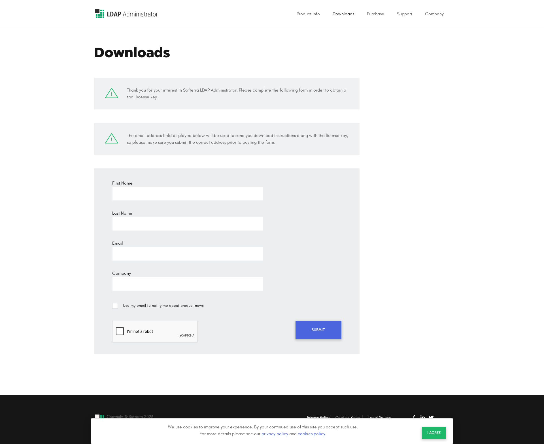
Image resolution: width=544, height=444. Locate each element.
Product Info (308, 13)
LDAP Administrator (126, 13)
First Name (122, 183)
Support (404, 13)
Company (434, 13)
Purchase (375, 13)
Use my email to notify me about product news (163, 305)
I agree (434, 433)
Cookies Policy (347, 417)
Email (117, 243)
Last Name (122, 213)
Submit (318, 330)
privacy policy (275, 433)
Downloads (343, 13)
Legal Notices (380, 417)
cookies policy (311, 433)
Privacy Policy (318, 417)
